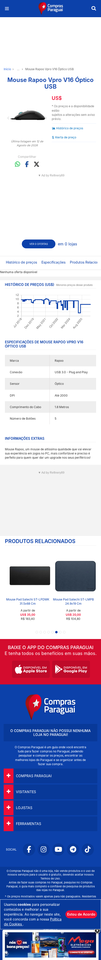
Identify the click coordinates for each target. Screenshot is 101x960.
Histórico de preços (69, 128)
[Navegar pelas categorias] (6, 8)
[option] (27, 115)
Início (7, 69)
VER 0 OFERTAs (38, 243)
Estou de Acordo (81, 914)
